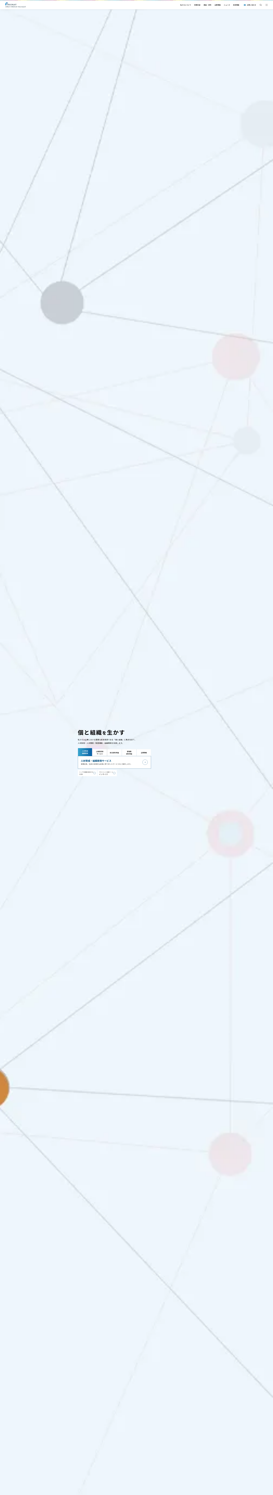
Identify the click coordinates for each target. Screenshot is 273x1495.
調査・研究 (207, 5)
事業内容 (197, 5)
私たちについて (185, 5)
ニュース (227, 5)
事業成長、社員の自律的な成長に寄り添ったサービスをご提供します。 (106, 762)
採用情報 (236, 5)
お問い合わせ (251, 5)
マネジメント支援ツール (106, 773)
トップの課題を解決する (86, 773)
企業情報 (218, 5)
